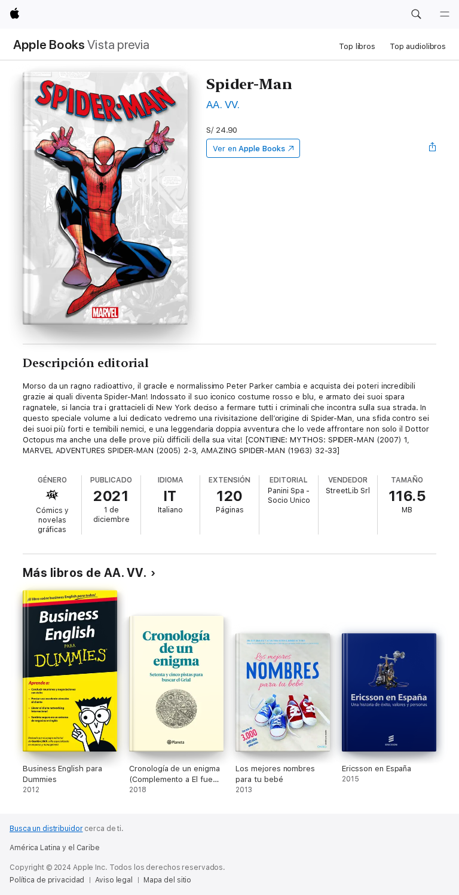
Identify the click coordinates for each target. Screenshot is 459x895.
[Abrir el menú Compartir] (433, 148)
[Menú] (444, 14)
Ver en (249, 148)
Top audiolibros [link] (418, 46)
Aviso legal (114, 880)
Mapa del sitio (167, 880)
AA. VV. (223, 104)
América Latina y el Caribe (55, 848)
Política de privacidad (47, 880)
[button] (416, 14)
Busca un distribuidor (46, 828)
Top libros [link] (357, 46)
